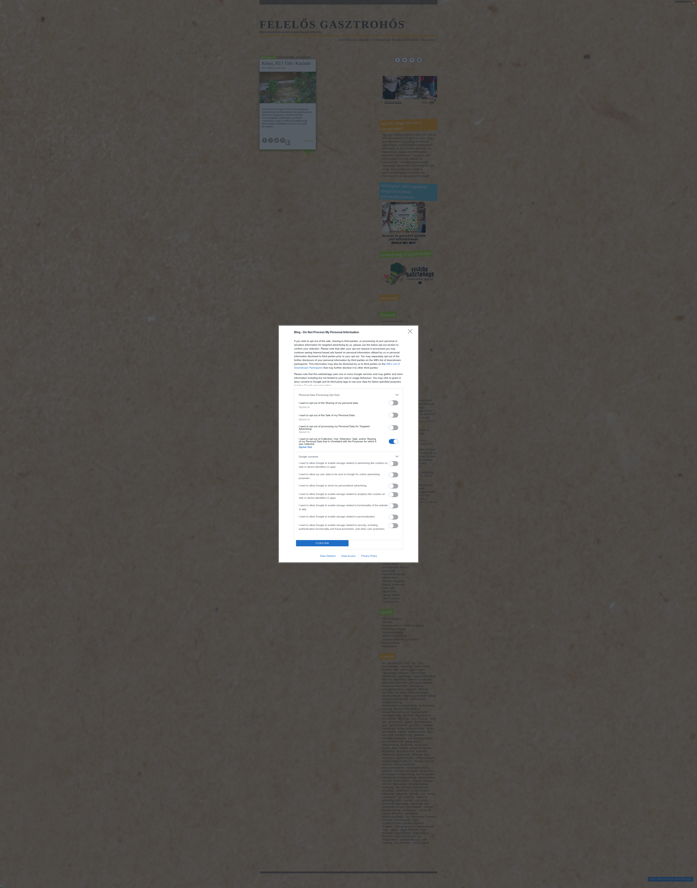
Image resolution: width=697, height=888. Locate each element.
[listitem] (348, 395)
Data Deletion (328, 555)
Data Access (348, 555)
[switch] (393, 402)
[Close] (411, 332)
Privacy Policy (369, 555)
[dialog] (348, 444)
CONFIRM (322, 543)
